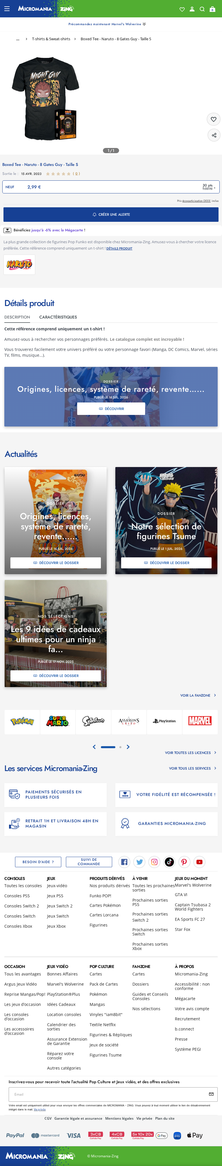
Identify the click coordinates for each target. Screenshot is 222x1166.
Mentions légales (119, 1118)
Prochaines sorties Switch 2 (150, 917)
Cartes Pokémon (105, 905)
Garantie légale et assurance (78, 1118)
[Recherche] (202, 10)
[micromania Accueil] (46, 8)
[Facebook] (124, 861)
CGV (48, 1118)
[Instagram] (154, 861)
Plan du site (165, 1118)
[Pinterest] (184, 861)
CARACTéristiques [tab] (58, 317)
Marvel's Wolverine (193, 885)
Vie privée (144, 1118)
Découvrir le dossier (59, 562)
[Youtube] (199, 861)
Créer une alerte (114, 214)
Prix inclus (198, 201)
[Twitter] (139, 861)
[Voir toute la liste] (182, 9)
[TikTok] (169, 861)
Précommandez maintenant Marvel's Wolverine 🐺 (107, 24)
